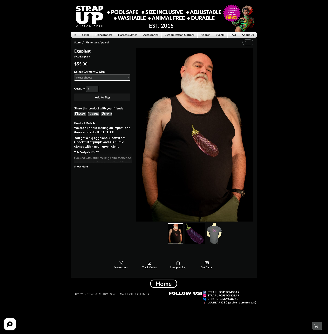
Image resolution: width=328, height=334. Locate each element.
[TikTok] (204, 302)
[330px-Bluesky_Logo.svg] (204, 299)
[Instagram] (204, 295)
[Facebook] (204, 292)
